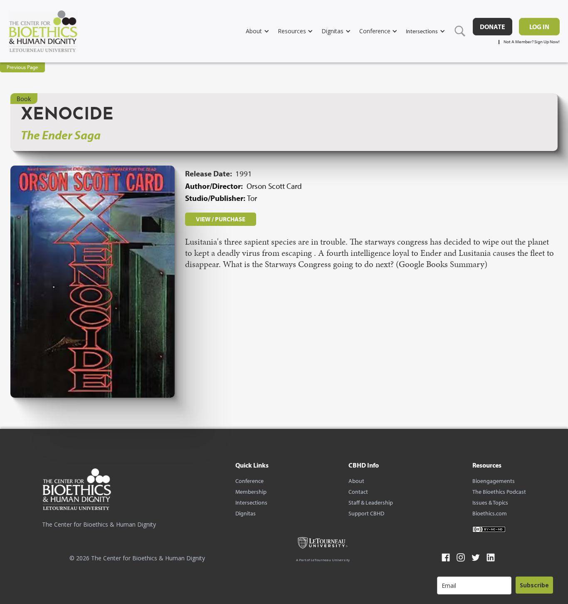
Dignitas (245, 513)
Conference (249, 481)
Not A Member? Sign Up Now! (532, 42)
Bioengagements (493, 481)
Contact (358, 491)
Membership (251, 491)
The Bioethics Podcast (499, 491)
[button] (262, 31)
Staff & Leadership (370, 502)
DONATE (492, 26)
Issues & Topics (490, 502)
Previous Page (22, 67)
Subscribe (534, 585)
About (356, 481)
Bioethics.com (489, 513)
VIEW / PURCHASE (220, 219)
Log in (539, 26)
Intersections (251, 502)
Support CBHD (366, 513)
